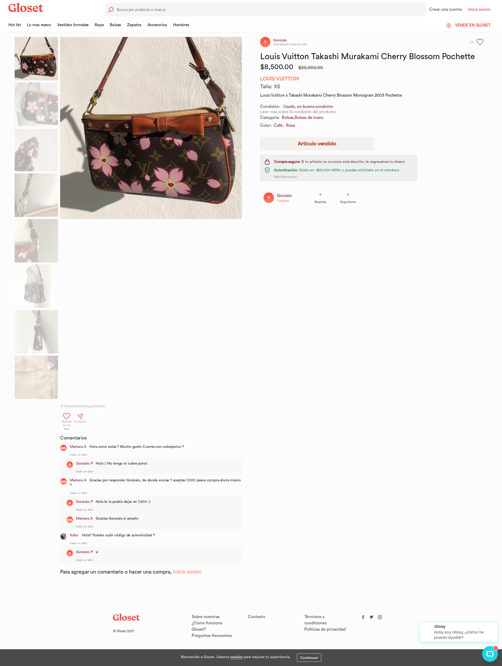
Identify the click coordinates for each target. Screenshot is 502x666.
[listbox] (151, 219)
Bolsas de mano (309, 117)
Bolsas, (288, 117)
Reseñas (320, 201)
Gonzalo (284, 196)
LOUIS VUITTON (279, 78)
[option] (151, 128)
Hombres (181, 25)
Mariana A (78, 447)
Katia (74, 535)
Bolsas (115, 25)
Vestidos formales (73, 25)
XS (277, 86)
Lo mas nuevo (39, 25)
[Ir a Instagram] (380, 616)
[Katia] (63, 536)
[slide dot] (36, 58)
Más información (285, 176)
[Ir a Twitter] (371, 616)
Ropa (99, 25)
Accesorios (157, 25)
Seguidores (348, 201)
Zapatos (134, 25)
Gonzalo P (84, 463)
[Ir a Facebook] (363, 616)
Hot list (14, 25)
